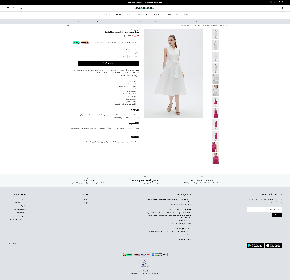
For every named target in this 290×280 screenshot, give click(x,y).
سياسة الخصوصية (20, 213)
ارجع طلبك (84, 203)
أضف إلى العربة (108, 63)
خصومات (129, 15)
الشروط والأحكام (20, 216)
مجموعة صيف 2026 (142, 15)
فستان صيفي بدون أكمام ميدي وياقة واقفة (190, 25)
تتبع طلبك (85, 199)
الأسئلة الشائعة (20, 203)
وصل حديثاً (118, 15)
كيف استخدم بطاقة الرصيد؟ (17, 219)
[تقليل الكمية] (136, 56)
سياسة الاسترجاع (20, 209)
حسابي (86, 206)
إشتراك (277, 215)
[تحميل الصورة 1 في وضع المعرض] (173, 73)
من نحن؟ (23, 199)
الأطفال (156, 15)
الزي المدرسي (106, 15)
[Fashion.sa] (145, 8)
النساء (177, 15)
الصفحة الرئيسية (224, 25)
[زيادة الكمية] (123, 56)
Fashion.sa (11, 243)
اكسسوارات (167, 15)
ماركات (186, 15)
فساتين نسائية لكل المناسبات (210, 25)
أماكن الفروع (22, 206)
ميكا (132, 30)
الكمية (137, 53)
